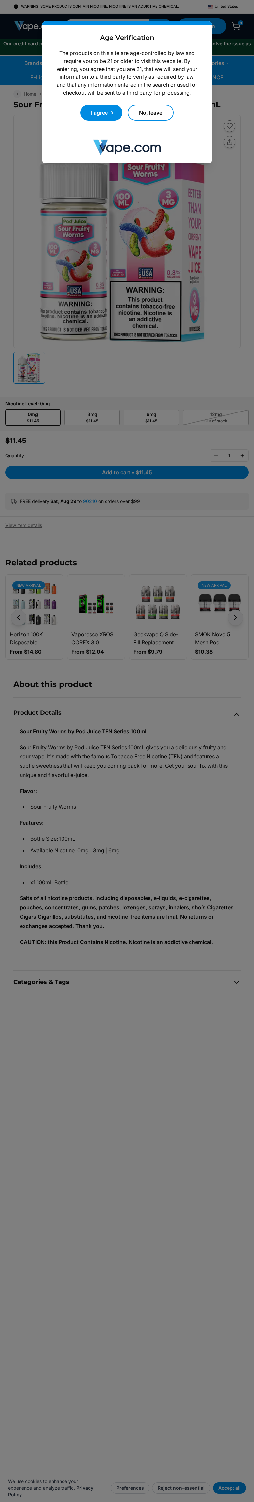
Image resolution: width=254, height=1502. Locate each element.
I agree (99, 112)
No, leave (150, 112)
